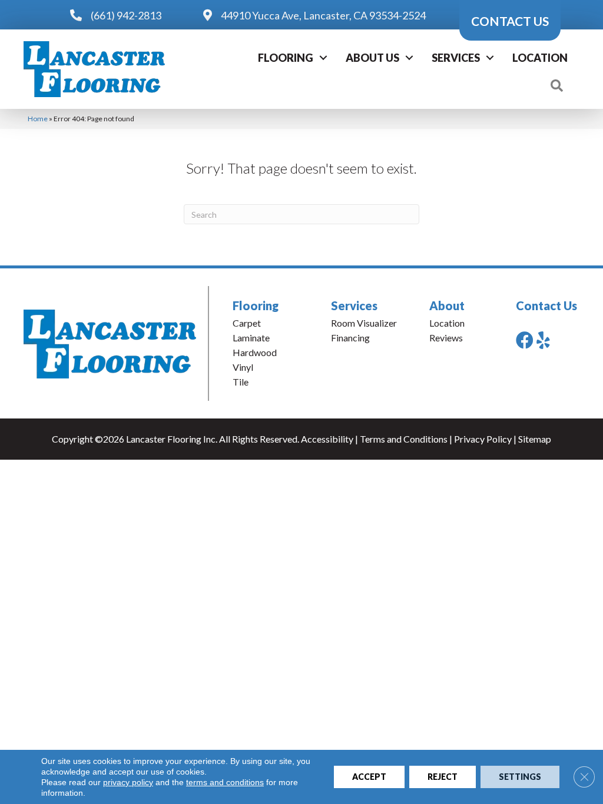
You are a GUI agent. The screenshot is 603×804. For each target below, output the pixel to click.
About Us (372, 57)
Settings (520, 777)
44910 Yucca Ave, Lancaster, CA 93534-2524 (323, 15)
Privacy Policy (483, 438)
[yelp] (543, 340)
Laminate (251, 337)
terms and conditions (225, 782)
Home (38, 118)
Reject (443, 777)
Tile (241, 381)
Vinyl (243, 367)
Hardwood (255, 352)
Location (540, 57)
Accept (369, 777)
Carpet (247, 322)
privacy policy (128, 782)
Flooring (285, 57)
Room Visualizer (364, 322)
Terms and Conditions (404, 438)
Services (456, 57)
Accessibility (327, 438)
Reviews (446, 337)
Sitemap (534, 438)
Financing (350, 337)
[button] (323, 57)
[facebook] (525, 340)
